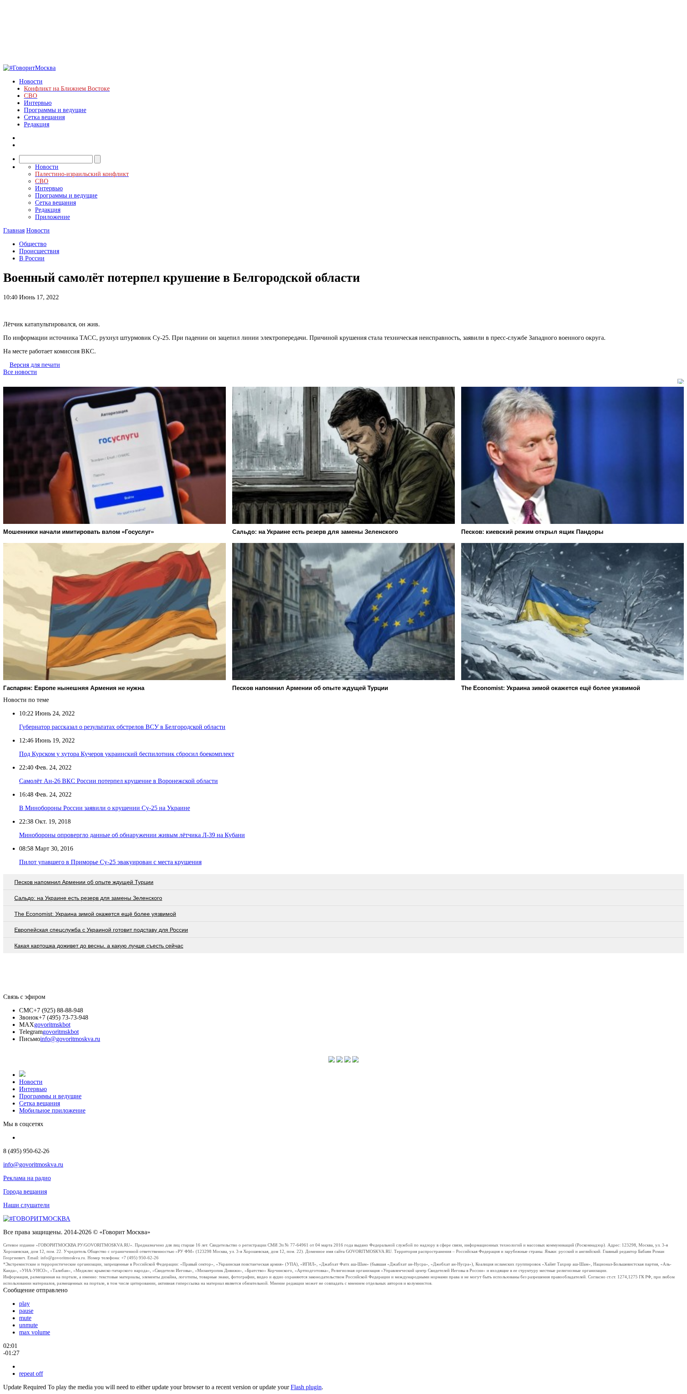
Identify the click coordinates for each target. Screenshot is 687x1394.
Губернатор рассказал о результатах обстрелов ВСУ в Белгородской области (122, 726)
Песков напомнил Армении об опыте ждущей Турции (83, 882)
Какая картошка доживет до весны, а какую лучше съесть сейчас (98, 945)
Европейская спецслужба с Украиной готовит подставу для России (101, 930)
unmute (28, 1325)
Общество (33, 243)
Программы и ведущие (55, 110)
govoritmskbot (52, 1024)
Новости (31, 81)
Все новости (20, 371)
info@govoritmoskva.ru (70, 1038)
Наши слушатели (26, 1205)
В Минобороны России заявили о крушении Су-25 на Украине (104, 808)
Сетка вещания (44, 117)
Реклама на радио (27, 1178)
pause (26, 1310)
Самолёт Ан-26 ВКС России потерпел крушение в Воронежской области (118, 780)
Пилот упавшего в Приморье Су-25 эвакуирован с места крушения (110, 862)
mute (25, 1318)
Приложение (52, 216)
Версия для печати (35, 364)
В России (32, 258)
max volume (34, 1332)
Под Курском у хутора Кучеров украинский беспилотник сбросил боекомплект (126, 753)
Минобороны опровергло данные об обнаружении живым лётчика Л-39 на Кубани (132, 835)
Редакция (36, 124)
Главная (14, 230)
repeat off (31, 1373)
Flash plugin (306, 1387)
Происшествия (39, 251)
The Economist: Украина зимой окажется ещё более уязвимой (95, 914)
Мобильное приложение (52, 1110)
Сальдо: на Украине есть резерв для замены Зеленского (88, 898)
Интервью (38, 102)
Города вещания (25, 1191)
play (24, 1303)
